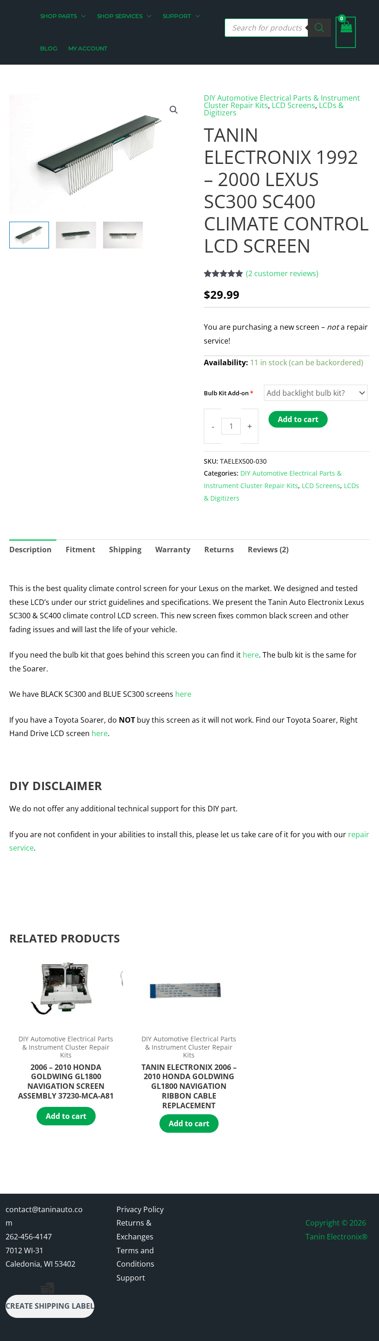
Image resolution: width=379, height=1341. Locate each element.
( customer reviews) (282, 273)
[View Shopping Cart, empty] (346, 32)
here (251, 655)
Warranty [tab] (172, 549)
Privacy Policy (140, 1209)
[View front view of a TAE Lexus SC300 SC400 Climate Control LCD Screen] (123, 235)
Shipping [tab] (125, 549)
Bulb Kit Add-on (228, 393)
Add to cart (298, 419)
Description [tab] (30, 549)
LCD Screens (293, 105)
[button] (81, 16)
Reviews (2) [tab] (268, 549)
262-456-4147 (29, 1237)
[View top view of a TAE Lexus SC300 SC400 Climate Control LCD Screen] (76, 235)
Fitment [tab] (80, 549)
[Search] (319, 27)
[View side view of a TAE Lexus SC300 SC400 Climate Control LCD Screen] (29, 235)
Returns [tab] (219, 549)
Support (130, 1278)
